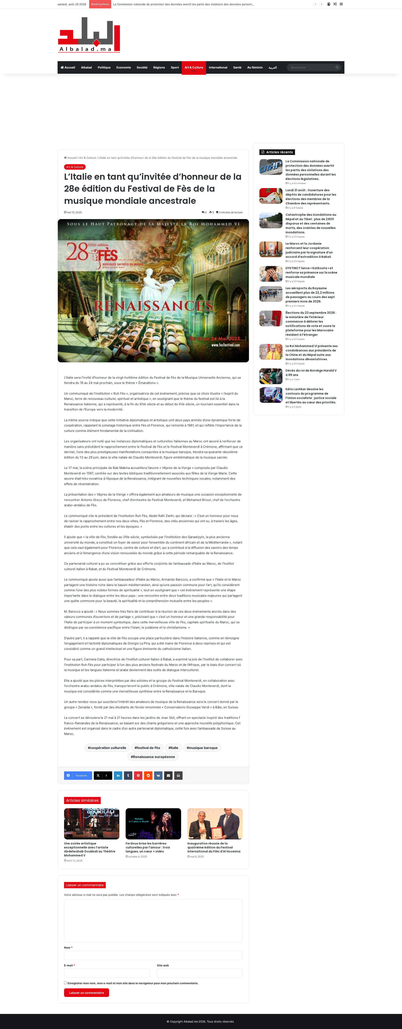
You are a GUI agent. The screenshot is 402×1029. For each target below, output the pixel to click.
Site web (163, 965)
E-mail (69, 965)
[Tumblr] (128, 775)
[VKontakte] (158, 775)
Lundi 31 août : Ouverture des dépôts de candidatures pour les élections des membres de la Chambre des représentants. (311, 196)
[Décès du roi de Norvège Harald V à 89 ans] (270, 376)
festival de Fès (148, 748)
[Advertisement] (201, 107)
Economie (123, 67)
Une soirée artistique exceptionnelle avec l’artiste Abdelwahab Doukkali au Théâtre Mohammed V (89, 849)
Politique (104, 67)
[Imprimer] (178, 775)
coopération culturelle (108, 748)
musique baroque (203, 748)
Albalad (86, 67)
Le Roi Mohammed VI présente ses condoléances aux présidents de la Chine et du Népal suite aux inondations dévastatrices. (312, 352)
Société (142, 67)
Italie (174, 748)
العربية (273, 67)
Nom (68, 947)
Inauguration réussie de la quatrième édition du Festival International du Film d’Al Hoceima (213, 847)
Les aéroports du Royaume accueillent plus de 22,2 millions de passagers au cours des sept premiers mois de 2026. (310, 294)
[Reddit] (148, 775)
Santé (237, 67)
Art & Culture (194, 67)
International (218, 67)
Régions (159, 67)
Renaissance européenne (154, 757)
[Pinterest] (138, 775)
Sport (175, 67)
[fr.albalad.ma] (89, 35)
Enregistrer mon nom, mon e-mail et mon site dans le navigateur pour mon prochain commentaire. (133, 983)
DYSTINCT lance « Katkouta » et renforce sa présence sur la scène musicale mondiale (311, 272)
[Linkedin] (118, 775)
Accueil (69, 67)
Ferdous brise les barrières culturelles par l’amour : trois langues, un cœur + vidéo (148, 847)
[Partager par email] (168, 775)
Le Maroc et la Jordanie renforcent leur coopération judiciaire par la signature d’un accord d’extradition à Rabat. (309, 250)
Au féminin (255, 67)
